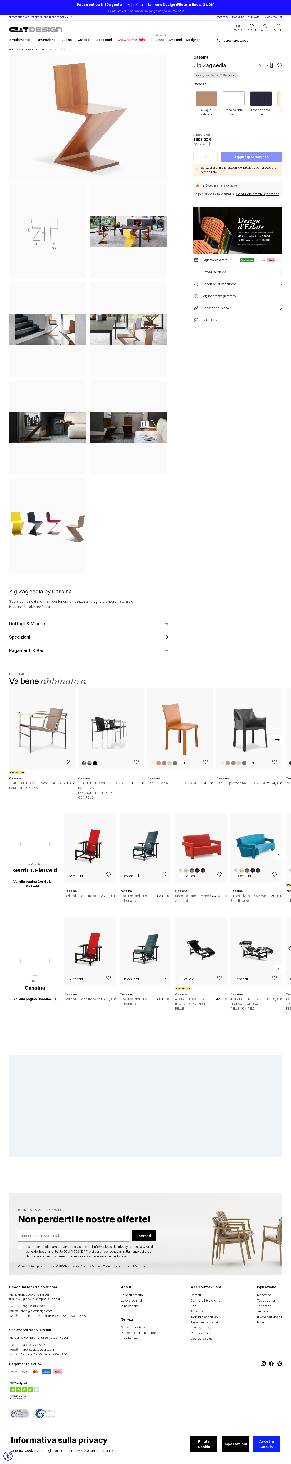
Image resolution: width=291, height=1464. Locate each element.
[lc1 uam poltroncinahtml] (42, 728)
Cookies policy (201, 1333)
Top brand (264, 1306)
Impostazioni (235, 1444)
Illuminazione (45, 40)
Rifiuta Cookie (204, 1444)
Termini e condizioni (117, 1266)
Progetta (222, 17)
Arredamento (19, 40)
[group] (41, 744)
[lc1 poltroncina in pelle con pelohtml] (111, 728)
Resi (194, 1306)
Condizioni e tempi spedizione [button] (257, 194)
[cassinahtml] (35, 960)
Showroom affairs (133, 1327)
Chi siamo (253, 17)
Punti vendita (130, 1306)
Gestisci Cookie (202, 1338)
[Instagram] (263, 1378)
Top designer (266, 1300)
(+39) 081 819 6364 (32, 1306)
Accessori (104, 40)
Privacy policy (200, 1327)
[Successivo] (162, 313)
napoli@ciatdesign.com (37, 1349)
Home (12, 50)
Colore (199, 84)
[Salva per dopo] (279, 65)
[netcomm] (19, 1413)
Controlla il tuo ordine (205, 1300)
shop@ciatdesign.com (36, 1311)
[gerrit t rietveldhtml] (35, 843)
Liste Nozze (129, 1338)
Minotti (261, 1322)
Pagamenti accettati (205, 1322)
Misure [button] (263, 65)
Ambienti (175, 40)
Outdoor (84, 40)
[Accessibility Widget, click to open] (8, 1456)
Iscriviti (144, 1236)
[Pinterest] (279, 1378)
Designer (193, 40)
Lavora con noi (272, 17)
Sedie (43, 50)
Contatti (196, 1295)
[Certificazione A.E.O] (44, 1413)
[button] (237, 28)
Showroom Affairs (132, 40)
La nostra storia (132, 1295)
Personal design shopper (138, 1332)
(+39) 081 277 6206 (32, 1345)
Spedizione (198, 1311)
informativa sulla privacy (110, 1247)
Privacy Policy (90, 1266)
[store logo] (35, 29)
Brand (160, 40)
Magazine (238, 17)
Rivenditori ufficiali (269, 1317)
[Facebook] (271, 1378)
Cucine (66, 40)
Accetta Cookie (266, 1444)
